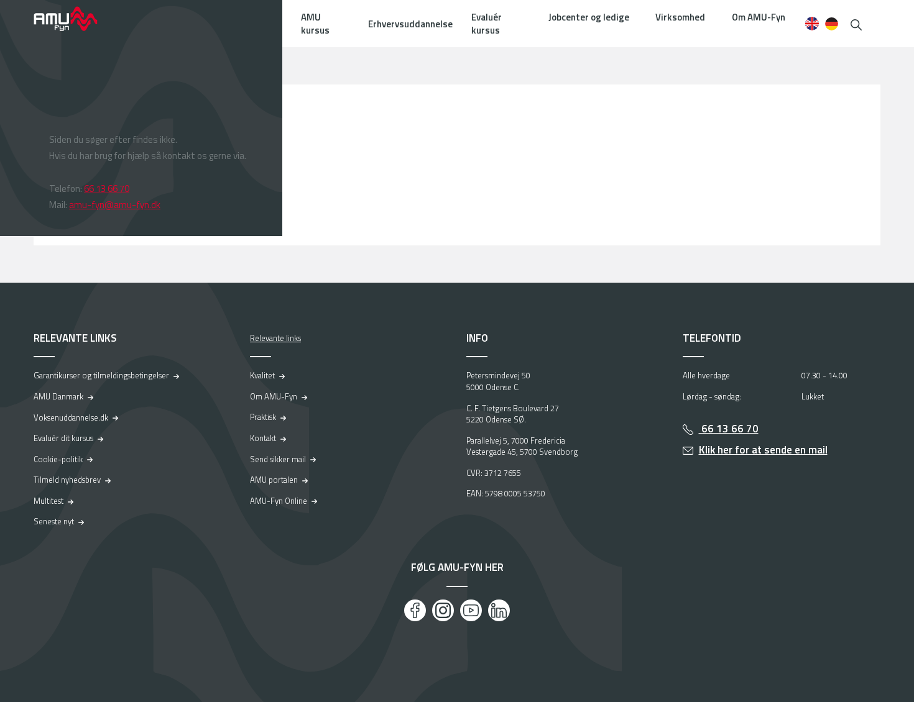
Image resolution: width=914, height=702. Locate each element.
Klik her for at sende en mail (763, 449)
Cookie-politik (58, 459)
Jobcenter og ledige (588, 17)
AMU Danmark (58, 396)
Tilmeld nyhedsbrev (67, 479)
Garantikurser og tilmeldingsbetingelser (101, 375)
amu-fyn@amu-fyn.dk (114, 205)
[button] (856, 23)
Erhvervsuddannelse (410, 24)
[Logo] (74, 18)
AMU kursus (315, 23)
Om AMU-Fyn (758, 17)
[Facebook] (415, 610)
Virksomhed (680, 17)
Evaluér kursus (486, 23)
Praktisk (263, 417)
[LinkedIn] (499, 610)
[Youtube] (471, 610)
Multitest (48, 501)
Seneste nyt (54, 521)
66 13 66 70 (106, 188)
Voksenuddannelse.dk (71, 417)
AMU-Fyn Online (278, 501)
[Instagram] (443, 610)
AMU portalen (274, 479)
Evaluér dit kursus (63, 438)
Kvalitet (262, 375)
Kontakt (263, 438)
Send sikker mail (278, 459)
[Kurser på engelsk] (811, 23)
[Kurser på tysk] (831, 23)
